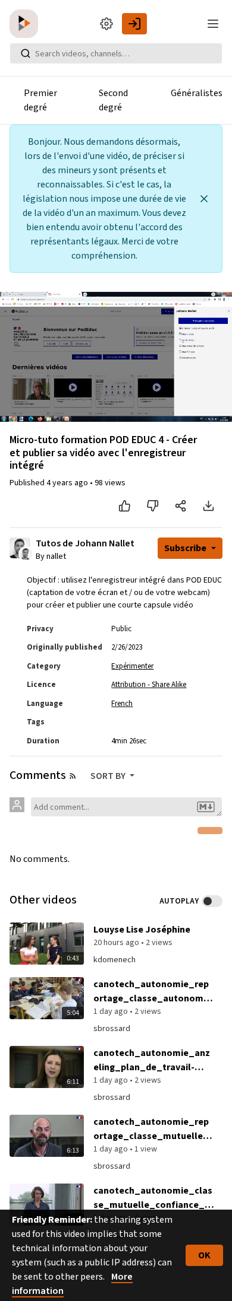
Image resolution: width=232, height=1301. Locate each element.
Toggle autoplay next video (212, 901)
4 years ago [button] (68, 483)
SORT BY (108, 775)
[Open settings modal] (106, 23)
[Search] (25, 53)
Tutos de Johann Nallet (85, 543)
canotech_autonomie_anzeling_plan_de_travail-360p (151, 1060)
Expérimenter (132, 666)
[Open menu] (212, 23)
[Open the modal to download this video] (208, 506)
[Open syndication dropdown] (72, 776)
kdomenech (114, 960)
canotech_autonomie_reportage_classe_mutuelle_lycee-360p (152, 1129)
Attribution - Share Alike (148, 684)
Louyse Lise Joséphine (141, 929)
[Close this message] (204, 198)
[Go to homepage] (26, 23)
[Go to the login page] (134, 23)
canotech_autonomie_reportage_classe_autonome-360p (152, 992)
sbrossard (111, 1029)
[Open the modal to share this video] (181, 506)
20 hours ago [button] (117, 943)
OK (204, 1255)
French (122, 703)
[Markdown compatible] (206, 807)
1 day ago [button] (111, 1011)
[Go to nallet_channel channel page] (26, 552)
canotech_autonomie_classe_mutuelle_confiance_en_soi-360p (152, 1198)
